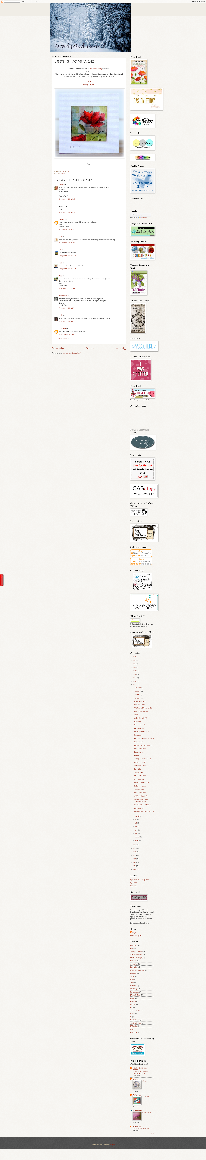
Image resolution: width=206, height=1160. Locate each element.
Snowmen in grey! (139, 735)
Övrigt (132, 979)
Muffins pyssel (137, 1095)
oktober (137, 695)
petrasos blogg (137, 1126)
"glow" (61, 237)
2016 (134, 681)
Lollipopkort (145, 1081)
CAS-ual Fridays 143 (140, 762)
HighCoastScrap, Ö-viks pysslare (139, 880)
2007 (134, 869)
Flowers (136, 755)
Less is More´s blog (96, 69)
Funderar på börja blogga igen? (141, 1128)
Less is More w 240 (140, 793)
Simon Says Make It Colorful (142, 805)
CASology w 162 (139, 808)
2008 (134, 866)
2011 (134, 855)
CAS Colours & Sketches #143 (143, 708)
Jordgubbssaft (138, 772)
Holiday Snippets (89, 84)
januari (137, 840)
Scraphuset (133, 886)
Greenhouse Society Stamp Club (144, 812)
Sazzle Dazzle (63, 296)
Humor (132, 1014)
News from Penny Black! (141, 711)
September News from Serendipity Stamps (141, 800)
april (136, 830)
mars (136, 833)
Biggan (134, 932)
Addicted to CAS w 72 (140, 766)
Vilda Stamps (134, 989)
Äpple (136, 715)
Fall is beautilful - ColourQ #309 (144, 738)
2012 (134, 852)
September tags (139, 789)
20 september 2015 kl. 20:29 (67, 269)
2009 (134, 862)
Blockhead (133, 986)
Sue (60, 250)
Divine (89, 81)
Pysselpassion (134, 992)
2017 (134, 678)
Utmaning (133, 973)
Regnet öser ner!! (139, 752)
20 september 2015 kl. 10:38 (67, 256)
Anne (60, 276)
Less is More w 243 (140, 725)
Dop (131, 1029)
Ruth (60, 263)
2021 (134, 664)
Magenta (132, 1004)
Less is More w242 (139, 749)
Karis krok (136, 1079)
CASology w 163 (139, 779)
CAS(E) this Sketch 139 (141, 796)
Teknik (132, 983)
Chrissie (61, 184)
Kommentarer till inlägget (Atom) (71, 353)
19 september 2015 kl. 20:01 (67, 230)
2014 (134, 845)
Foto (131, 1007)
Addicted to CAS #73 (140, 718)
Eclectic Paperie (135, 1020)
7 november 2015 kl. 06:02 (66, 334)
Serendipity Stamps (136, 958)
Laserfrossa (133, 1032)
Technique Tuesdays (136, 951)
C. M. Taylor (62, 328)
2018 (134, 674)
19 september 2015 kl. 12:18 (67, 199)
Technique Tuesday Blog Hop (142, 759)
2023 (134, 657)
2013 (134, 848)
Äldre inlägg (121, 348)
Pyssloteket (137, 722)
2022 (134, 660)
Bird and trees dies (140, 786)
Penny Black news (139, 705)
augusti (137, 816)
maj (136, 826)
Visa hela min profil (136, 935)
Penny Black (63, 174)
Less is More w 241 (140, 776)
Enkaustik (133, 1001)
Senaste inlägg (58, 348)
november (138, 691)
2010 (134, 859)
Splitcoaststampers (136, 1010)
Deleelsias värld (137, 1111)
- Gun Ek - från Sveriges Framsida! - (140, 1069)
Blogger (112, 1145)
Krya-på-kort (145, 1097)
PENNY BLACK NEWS (140, 701)
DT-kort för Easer (135, 995)
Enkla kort (133, 961)
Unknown (61, 219)
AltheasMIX (133, 964)
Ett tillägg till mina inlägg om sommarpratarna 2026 (140, 1072)
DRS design (133, 1026)
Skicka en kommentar (63, 339)
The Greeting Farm (135, 1023)
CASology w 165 (139, 728)
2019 (134, 671)
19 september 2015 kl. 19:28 (67, 212)
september (138, 698)
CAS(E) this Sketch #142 (141, 732)
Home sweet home (139, 742)
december (138, 688)
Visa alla (152, 1133)
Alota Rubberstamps (136, 955)
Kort (131, 948)
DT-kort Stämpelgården (137, 970)
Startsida (90, 348)
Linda (60, 315)
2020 (134, 667)
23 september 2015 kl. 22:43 (67, 321)
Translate (144, 218)
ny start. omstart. (147, 1112)
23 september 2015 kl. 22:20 (67, 308)
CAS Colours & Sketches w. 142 (143, 745)
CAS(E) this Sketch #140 (141, 783)
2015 (134, 685)
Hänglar (132, 998)
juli (136, 819)
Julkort (132, 976)
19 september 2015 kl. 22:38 (67, 243)
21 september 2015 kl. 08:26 (67, 288)
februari (137, 837)
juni (136, 823)
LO (131, 1017)
